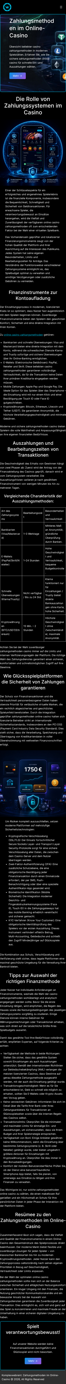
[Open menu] (61, 7)
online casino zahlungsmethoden (23, 334)
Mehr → (17, 75)
